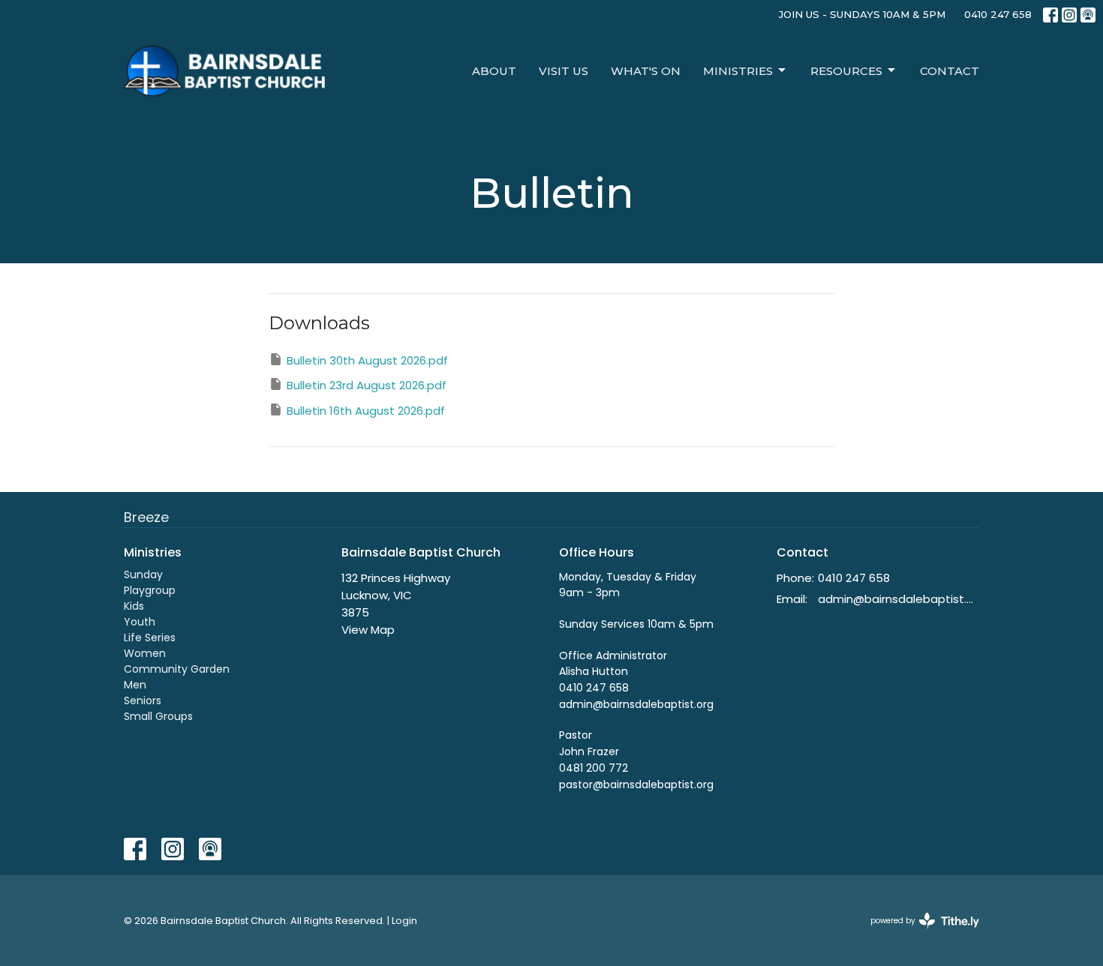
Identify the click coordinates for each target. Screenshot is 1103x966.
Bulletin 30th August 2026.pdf (367, 360)
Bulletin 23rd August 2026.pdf (366, 385)
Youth (139, 621)
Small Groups (158, 716)
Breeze (146, 517)
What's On (646, 71)
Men (135, 684)
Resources (846, 71)
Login (404, 921)
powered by (917, 933)
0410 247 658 (998, 14)
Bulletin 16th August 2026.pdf (366, 410)
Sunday (143, 574)
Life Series (150, 637)
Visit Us (563, 71)
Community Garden (177, 669)
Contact (949, 71)
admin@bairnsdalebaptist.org (898, 599)
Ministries (738, 71)
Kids (134, 606)
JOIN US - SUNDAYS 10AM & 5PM (862, 14)
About (494, 71)
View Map (368, 630)
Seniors (142, 700)
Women (145, 653)
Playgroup (150, 590)
